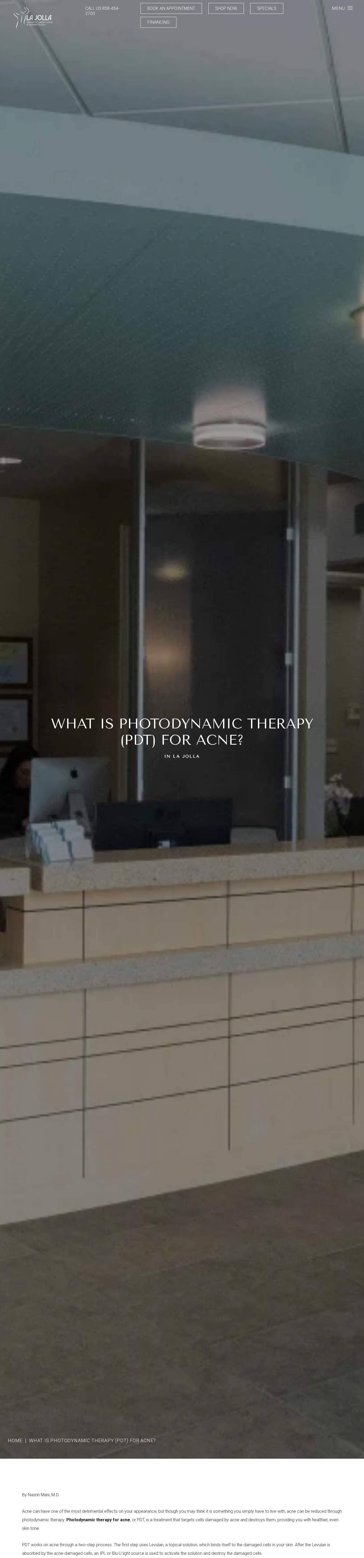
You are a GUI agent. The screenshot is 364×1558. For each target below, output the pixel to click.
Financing (158, 22)
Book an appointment (171, 8)
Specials (266, 8)
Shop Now (226, 8)
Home (15, 1440)
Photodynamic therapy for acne (98, 1519)
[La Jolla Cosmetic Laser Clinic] (33, 19)
